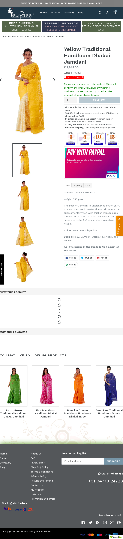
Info (68, 185)
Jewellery (68, 12)
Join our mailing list (74, 453)
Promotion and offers (43, 498)
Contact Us (37, 485)
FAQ (33, 458)
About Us (36, 453)
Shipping (78, 185)
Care (88, 185)
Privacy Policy (38, 476)
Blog (80, 12)
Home (43, 12)
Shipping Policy (39, 467)
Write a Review (72, 72)
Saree (56, 12)
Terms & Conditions (42, 471)
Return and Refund (42, 480)
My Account (37, 489)
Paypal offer (38, 462)
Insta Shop (37, 494)
